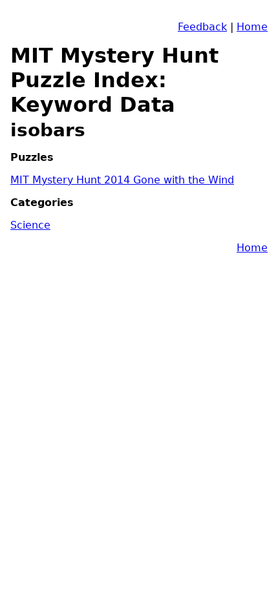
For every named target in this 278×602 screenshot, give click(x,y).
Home (252, 27)
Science (30, 225)
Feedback (202, 27)
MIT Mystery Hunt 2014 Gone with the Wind (122, 180)
